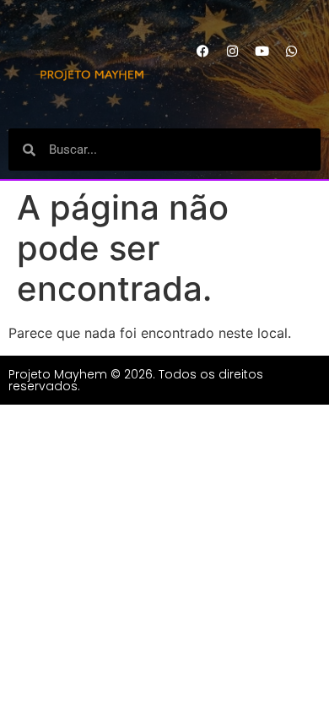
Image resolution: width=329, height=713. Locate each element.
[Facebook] (202, 50)
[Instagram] (232, 50)
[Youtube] (261, 50)
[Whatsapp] (291, 50)
